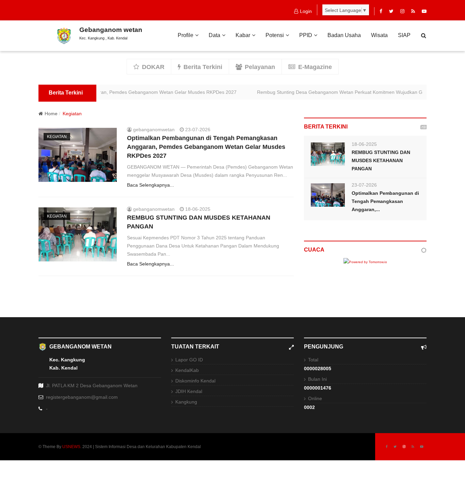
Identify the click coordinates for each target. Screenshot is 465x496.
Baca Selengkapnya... (150, 185)
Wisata (379, 35)
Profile (185, 35)
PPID (305, 35)
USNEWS (71, 446)
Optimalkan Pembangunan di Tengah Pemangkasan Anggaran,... (385, 201)
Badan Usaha (344, 35)
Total (313, 359)
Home (51, 113)
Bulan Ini (317, 379)
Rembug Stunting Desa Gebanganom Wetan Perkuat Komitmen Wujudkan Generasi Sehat (349, 92)
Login (306, 11)
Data (214, 35)
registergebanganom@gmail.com (82, 397)
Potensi (275, 35)
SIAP (404, 35)
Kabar (243, 35)
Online (315, 398)
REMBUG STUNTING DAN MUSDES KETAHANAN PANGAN (381, 160)
